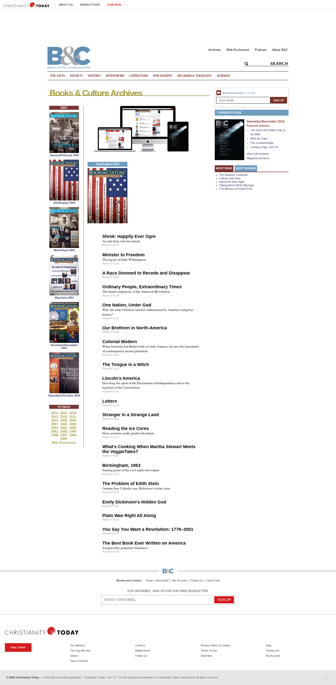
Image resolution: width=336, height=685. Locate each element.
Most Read (224, 168)
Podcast (261, 50)
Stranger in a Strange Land (130, 414)
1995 (63, 439)
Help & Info (213, 580)
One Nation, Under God (126, 305)
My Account (179, 580)
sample (250, 92)
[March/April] (64, 246)
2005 (72, 424)
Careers (140, 645)
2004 (55, 428)
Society (76, 75)
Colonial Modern (119, 341)
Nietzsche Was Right (231, 181)
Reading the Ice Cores (125, 428)
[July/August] (64, 199)
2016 (55, 413)
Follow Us (141, 655)
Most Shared (246, 168)
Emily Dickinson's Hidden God (134, 502)
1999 (72, 431)
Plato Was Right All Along (129, 515)
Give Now (114, 4)
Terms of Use (209, 650)
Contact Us (196, 580)
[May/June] (64, 294)
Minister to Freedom (123, 254)
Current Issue (229, 112)
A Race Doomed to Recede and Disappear (146, 273)
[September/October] (64, 392)
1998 (55, 435)
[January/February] (64, 152)
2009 (64, 420)
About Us (66, 4)
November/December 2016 (266, 121)
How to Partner (79, 660)
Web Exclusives (237, 50)
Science (223, 75)
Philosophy (162, 75)
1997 (64, 435)
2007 (55, 424)
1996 (72, 435)
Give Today (18, 647)
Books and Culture (129, 580)
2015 (64, 413)
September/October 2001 (64, 395)
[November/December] (64, 341)
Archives (214, 50)
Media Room (142, 650)
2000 (64, 431)
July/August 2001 (64, 202)
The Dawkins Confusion (233, 174)
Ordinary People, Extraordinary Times (142, 286)
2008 (72, 420)
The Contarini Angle (262, 142)
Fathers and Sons (230, 178)
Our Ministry (77, 645)
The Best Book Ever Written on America (144, 543)
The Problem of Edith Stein (130, 483)
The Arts (57, 75)
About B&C (280, 50)
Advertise (206, 655)
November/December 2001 (64, 347)
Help (268, 645)
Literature (138, 75)
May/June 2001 (64, 297)
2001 (55, 431)
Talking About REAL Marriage (236, 185)
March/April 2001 (64, 250)
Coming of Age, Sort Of (264, 147)
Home (149, 580)
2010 (55, 420)
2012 (64, 417)
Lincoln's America (121, 378)
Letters (109, 401)
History (94, 75)
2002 (72, 428)
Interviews (115, 75)
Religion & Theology (194, 75)
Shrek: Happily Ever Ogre (129, 236)
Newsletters (90, 4)
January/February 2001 (64, 155)
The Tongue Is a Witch (125, 364)
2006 (64, 424)
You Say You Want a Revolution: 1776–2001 (147, 529)
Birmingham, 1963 (121, 465)
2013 (55, 417)
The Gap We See (80, 650)
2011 (72, 417)
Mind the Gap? (259, 138)
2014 (72, 413)
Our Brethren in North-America (134, 327)
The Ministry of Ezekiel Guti (235, 188)
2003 (64, 428)
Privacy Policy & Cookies (216, 645)
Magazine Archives (258, 158)
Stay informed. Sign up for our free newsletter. (168, 591)
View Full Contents (258, 153)
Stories (74, 655)
